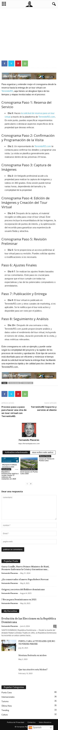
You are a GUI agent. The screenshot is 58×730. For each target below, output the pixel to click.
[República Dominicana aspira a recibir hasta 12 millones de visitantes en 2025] (10, 463)
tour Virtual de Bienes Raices (14, 46)
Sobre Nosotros (45, 722)
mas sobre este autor (42, 452)
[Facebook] (4, 63)
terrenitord (27, 383)
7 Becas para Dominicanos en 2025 (18, 599)
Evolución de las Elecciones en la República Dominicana (28, 620)
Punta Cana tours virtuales (14, 43)
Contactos (31, 722)
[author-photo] (29, 430)
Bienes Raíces (45, 456)
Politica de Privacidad (15, 722)
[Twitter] (11, 63)
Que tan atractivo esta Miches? (33, 669)
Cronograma (14, 383)
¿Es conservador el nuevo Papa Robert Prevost (24, 579)
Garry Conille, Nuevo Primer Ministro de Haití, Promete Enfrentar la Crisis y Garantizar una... (25, 568)
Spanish (36, 727)
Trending (5, 710)
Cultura (4, 715)
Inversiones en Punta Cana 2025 (29, 473)
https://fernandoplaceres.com (29, 443)
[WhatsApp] (25, 63)
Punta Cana (6, 692)
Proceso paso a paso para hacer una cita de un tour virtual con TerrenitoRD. (13, 411)
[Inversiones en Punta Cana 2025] (29, 463)
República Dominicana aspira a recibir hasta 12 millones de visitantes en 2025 (9, 475)
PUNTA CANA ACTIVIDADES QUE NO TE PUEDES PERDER (36, 643)
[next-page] (30, 483)
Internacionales (8, 697)
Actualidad (6, 469)
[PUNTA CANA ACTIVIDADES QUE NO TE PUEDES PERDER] (8, 645)
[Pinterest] (18, 63)
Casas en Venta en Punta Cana (46, 460)
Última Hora (6, 706)
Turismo (4, 701)
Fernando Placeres (29, 439)
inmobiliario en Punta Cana (13, 41)
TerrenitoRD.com (47, 116)
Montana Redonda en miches (32, 655)
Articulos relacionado (16, 452)
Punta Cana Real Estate (36, 41)
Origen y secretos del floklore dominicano (23, 589)
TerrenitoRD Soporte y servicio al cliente (44, 408)
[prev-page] (27, 483)
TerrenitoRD (32, 43)
